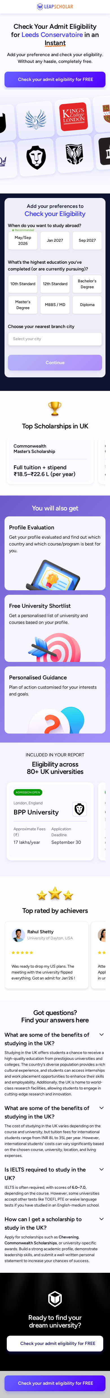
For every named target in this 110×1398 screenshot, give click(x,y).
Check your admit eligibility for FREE (55, 79)
